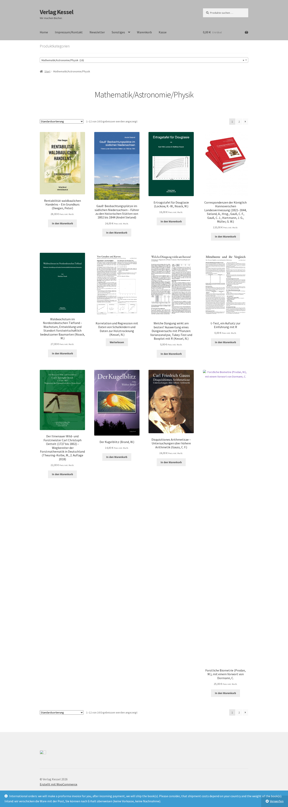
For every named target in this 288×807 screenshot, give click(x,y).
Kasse (163, 32)
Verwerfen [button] (276, 801)
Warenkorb (144, 32)
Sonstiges (118, 32)
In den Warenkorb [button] (62, 223)
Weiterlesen (117, 342)
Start (47, 71)
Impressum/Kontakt (69, 32)
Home (44, 32)
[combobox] (144, 60)
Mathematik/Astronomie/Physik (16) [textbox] (143, 60)
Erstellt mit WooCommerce (58, 784)
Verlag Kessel (56, 12)
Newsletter (97, 32)
